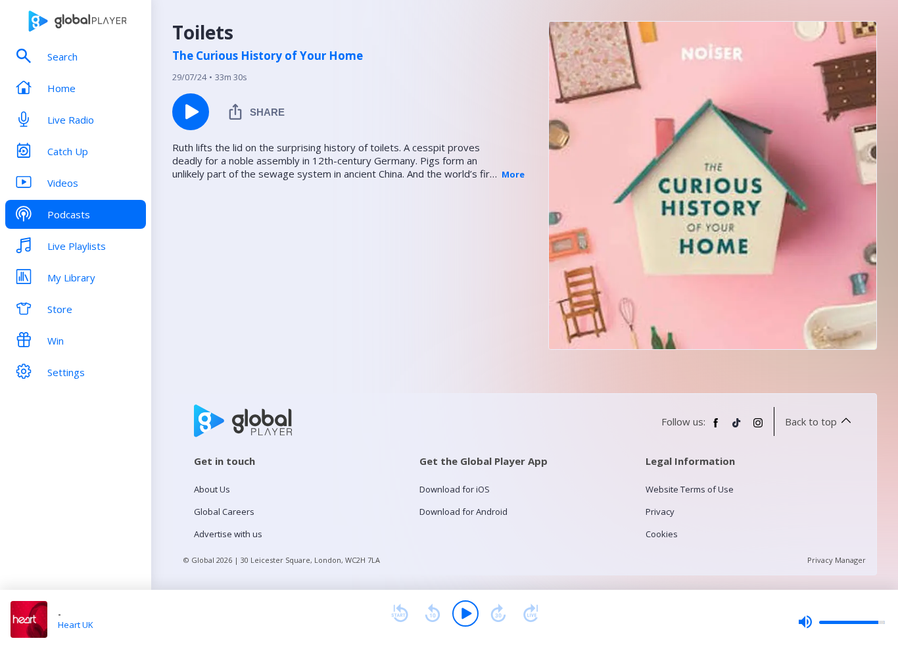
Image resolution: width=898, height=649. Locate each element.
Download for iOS (454, 489)
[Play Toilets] (190, 111)
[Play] (465, 613)
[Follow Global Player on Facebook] (716, 428)
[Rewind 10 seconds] (432, 613)
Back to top (811, 421)
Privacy (660, 511)
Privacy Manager (836, 560)
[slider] (841, 622)
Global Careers (224, 511)
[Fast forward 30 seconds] (498, 613)
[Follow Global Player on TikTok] (737, 428)
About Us (212, 489)
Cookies (662, 534)
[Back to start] (400, 613)
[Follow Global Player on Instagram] (758, 428)
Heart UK (75, 625)
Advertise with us (228, 534)
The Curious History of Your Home (267, 56)
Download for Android (463, 511)
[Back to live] (531, 613)
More (513, 174)
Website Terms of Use (690, 489)
